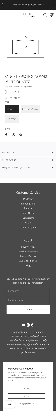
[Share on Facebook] (6, 135)
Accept (26, 388)
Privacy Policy (28, 247)
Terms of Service (28, 256)
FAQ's (28, 222)
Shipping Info (28, 203)
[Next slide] (53, 4)
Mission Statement (28, 251)
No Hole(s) (12, 118)
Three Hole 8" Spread (30, 109)
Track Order (28, 213)
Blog (28, 265)
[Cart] (51, 14)
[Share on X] (13, 135)
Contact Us (28, 217)
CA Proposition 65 (28, 260)
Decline (26, 396)
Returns (28, 208)
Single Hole (11, 109)
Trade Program (28, 227)
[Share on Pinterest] (20, 135)
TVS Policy (28, 199)
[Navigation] (4, 15)
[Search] (45, 14)
